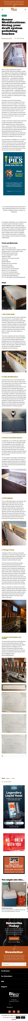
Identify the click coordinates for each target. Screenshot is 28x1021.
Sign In (18, 942)
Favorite (15, 38)
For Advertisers (6, 976)
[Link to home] (14, 10)
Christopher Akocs (7, 38)
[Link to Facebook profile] (9, 1012)
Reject (23, 1017)
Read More (14, 1019)
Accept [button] (18, 1017)
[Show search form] (25, 9)
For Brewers (5, 971)
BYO (2, 981)
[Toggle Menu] (2, 9)
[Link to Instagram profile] (14, 1012)
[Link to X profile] (18, 1012)
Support (4, 986)
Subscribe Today (14, 938)
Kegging (8, 778)
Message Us (10, 1007)
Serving (13, 778)
